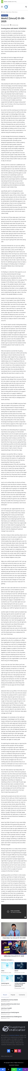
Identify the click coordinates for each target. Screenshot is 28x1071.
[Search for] (26, 7)
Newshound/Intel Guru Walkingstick (11, 1016)
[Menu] (2, 7)
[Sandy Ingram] (7, 978)
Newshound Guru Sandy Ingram (10, 1012)
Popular (13, 995)
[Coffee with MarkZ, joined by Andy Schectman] (21, 978)
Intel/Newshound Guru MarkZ (9, 1000)
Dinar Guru (8, 12)
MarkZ (16, 970)
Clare (2, 970)
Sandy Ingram (5, 983)
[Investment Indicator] (6, 6)
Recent (5, 995)
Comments (22, 995)
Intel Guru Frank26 (6, 1008)
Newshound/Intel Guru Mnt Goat (10, 1004)
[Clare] (7, 965)
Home (3, 12)
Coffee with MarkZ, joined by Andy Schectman (20, 985)
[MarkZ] (21, 965)
